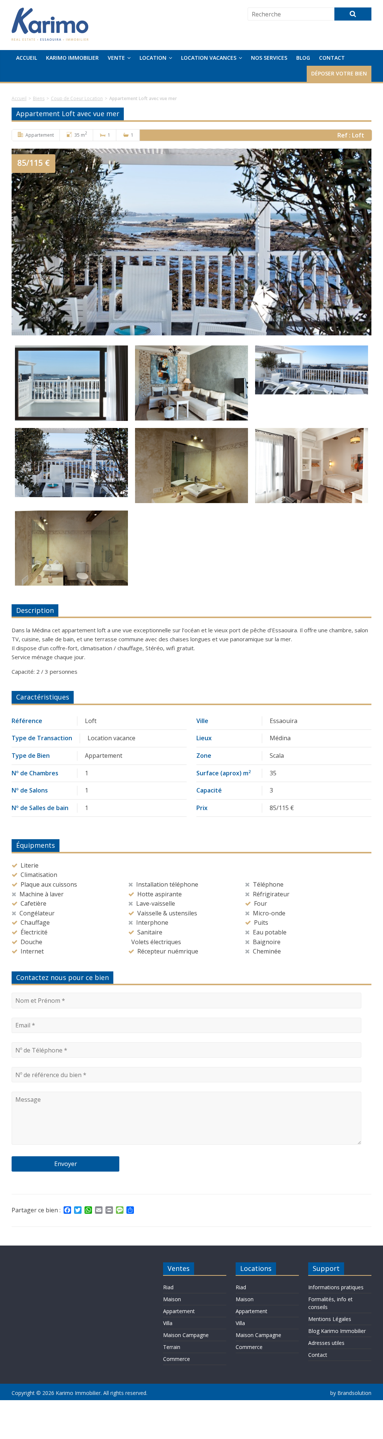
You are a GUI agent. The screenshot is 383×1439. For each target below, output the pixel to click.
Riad (168, 1287)
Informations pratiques (336, 1287)
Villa (167, 1323)
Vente (116, 57)
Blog (303, 57)
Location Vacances (208, 57)
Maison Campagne (186, 1335)
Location (153, 57)
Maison (172, 1299)
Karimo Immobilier (72, 57)
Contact (332, 57)
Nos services (269, 57)
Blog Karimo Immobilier (337, 1330)
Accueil (26, 57)
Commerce (176, 1358)
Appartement (179, 1311)
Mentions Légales (329, 1318)
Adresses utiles (326, 1342)
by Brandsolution (350, 1392)
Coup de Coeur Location (77, 98)
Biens (39, 98)
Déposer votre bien (339, 73)
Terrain (171, 1346)
